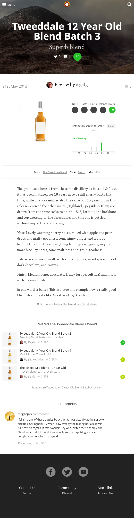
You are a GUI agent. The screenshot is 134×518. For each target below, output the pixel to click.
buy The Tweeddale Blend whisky (77, 304)
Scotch (81, 172)
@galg (82, 84)
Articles (102, 493)
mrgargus (25, 414)
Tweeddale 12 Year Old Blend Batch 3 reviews (74, 387)
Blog (111, 493)
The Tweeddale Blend (55, 172)
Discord (67, 493)
